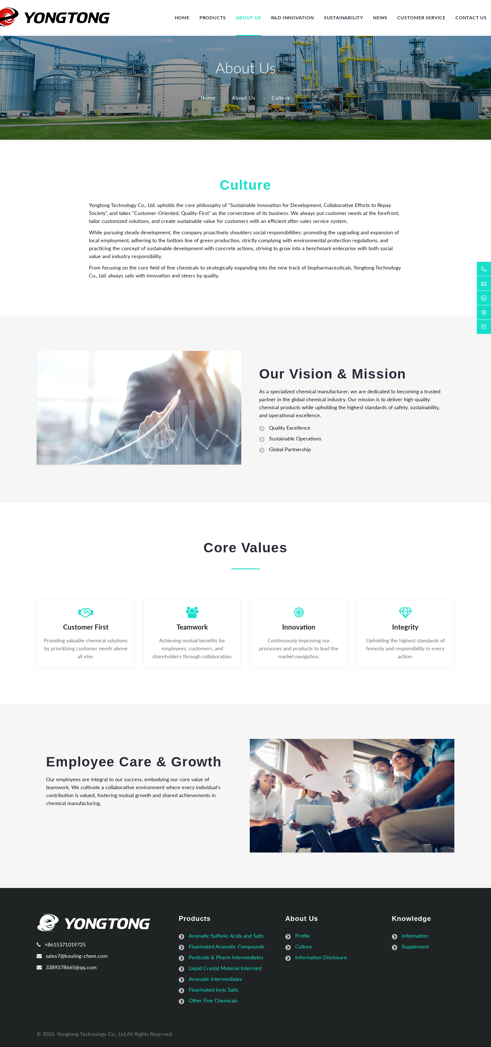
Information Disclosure (321, 957)
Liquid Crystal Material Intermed (225, 968)
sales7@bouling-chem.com (77, 956)
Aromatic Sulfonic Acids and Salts (226, 936)
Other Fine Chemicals (213, 1001)
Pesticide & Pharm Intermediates (226, 957)
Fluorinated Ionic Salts (213, 990)
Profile (302, 936)
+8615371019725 (65, 945)
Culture (281, 98)
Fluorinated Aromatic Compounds (227, 947)
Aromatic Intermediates (215, 979)
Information (415, 936)
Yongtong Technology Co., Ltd (91, 1034)
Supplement (415, 947)
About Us (243, 98)
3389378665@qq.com (71, 967)
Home (208, 98)
